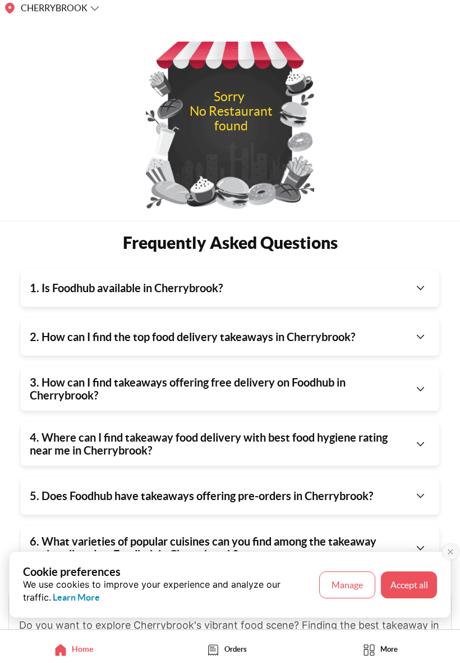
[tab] (76, 649)
